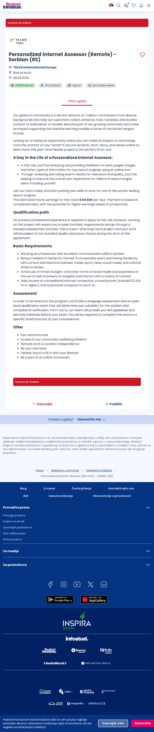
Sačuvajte (44, 404)
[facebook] (50, 585)
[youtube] (77, 585)
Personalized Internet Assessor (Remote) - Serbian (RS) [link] (77, 476)
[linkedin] (104, 585)
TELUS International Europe (35, 67)
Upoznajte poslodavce (17, 527)
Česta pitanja (81, 488)
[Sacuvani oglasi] (133, 5)
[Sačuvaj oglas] (142, 55)
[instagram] (63, 585)
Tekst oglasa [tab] (77, 101)
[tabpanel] (77, 238)
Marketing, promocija (65, 470)
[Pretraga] (118, 5)
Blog (23, 488)
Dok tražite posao (14, 533)
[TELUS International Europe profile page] (18, 41)
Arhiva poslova (12, 539)
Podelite (115, 404)
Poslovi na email (13, 521)
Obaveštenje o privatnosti (112, 496)
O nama (49, 488)
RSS (25, 496)
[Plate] (126, 5)
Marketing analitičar (99, 470)
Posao (40, 470)
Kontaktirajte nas (121, 488)
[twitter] (90, 585)
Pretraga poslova (14, 515)
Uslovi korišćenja (61, 496)
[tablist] (77, 101)
